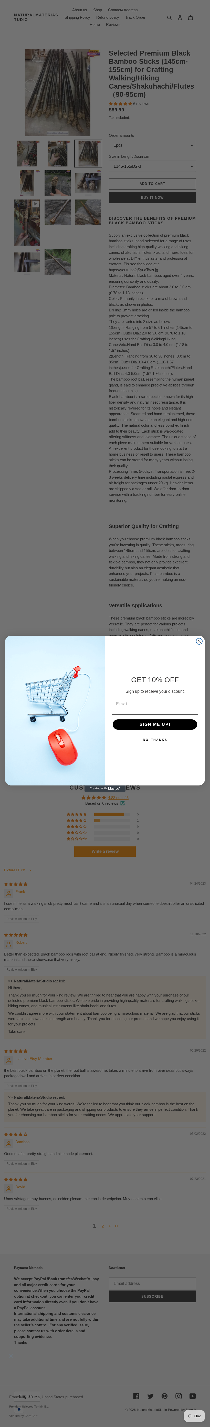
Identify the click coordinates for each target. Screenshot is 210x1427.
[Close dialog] (199, 641)
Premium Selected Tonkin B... (29, 1406)
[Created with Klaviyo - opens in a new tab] (105, 788)
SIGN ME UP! (155, 724)
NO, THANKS (155, 740)
